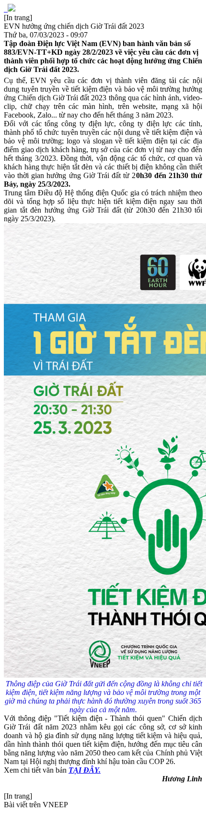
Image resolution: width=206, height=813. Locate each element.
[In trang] (18, 17)
